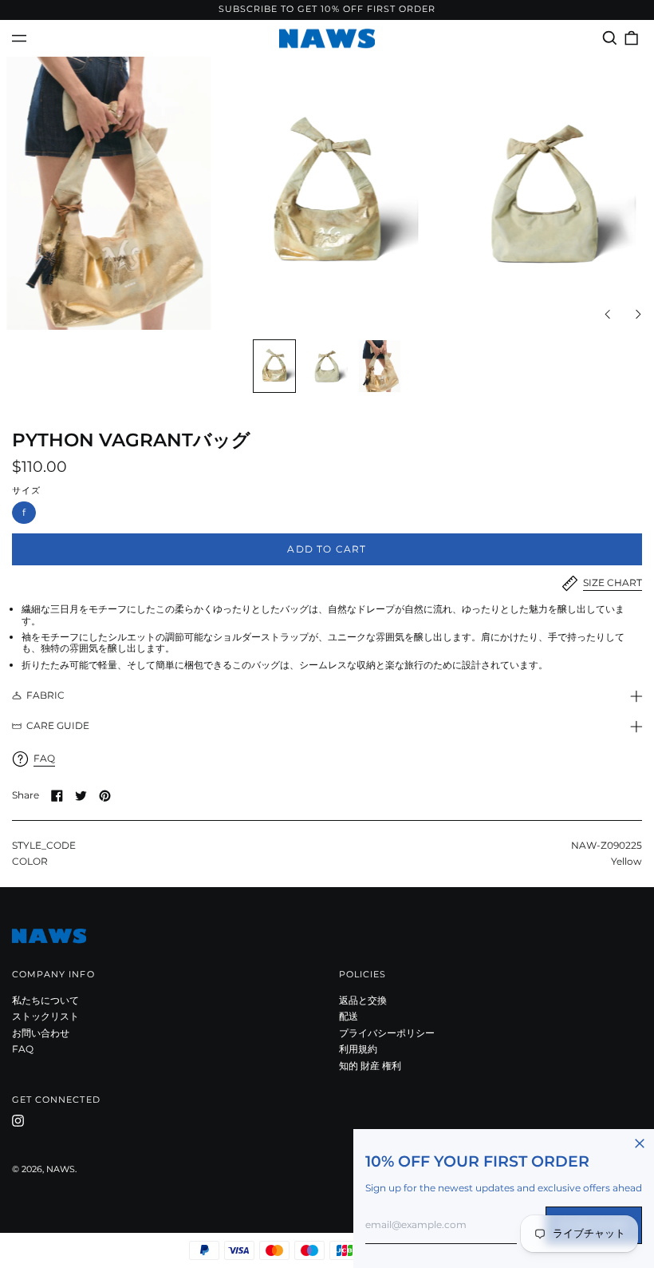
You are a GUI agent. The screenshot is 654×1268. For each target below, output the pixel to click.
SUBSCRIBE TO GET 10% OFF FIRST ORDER (327, 9)
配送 (348, 1016)
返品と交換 (363, 1000)
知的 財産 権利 (370, 1066)
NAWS (60, 1169)
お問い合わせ (40, 1033)
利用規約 (358, 1049)
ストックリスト (45, 1016)
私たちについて (45, 1000)
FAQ (22, 1049)
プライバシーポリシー (387, 1033)
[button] (610, 38)
